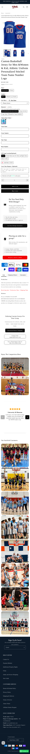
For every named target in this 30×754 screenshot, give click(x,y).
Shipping (2, 84)
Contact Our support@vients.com (15, 336)
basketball (7, 13)
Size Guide (6, 678)
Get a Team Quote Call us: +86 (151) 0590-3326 (15, 342)
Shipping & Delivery (8, 696)
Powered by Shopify (18, 751)
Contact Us (6, 659)
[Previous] (3, 417)
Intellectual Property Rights (10, 667)
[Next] (27, 417)
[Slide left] (1, 53)
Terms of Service (7, 700)
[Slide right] (28, 53)
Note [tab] (4, 275)
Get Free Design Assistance (15, 225)
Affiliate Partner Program (9, 707)
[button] (2, 7)
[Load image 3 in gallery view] (22, 53)
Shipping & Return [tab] (12, 275)
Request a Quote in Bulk (15, 257)
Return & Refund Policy (9, 688)
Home (2, 13)
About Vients (6, 703)
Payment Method (7, 663)
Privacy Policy (7, 692)
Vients (12, 751)
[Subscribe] (24, 647)
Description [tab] (23, 275)
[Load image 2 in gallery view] (14, 53)
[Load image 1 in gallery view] (7, 53)
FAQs (4, 670)
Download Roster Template (15, 330)
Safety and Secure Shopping (10, 674)
